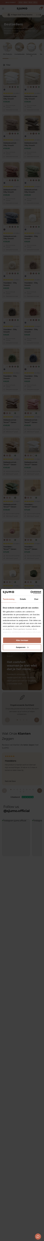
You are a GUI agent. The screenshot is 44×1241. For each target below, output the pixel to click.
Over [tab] (36, 599)
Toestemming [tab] (8, 599)
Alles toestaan (22, 640)
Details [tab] (23, 599)
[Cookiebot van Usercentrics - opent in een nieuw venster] (31, 592)
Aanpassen (20, 647)
